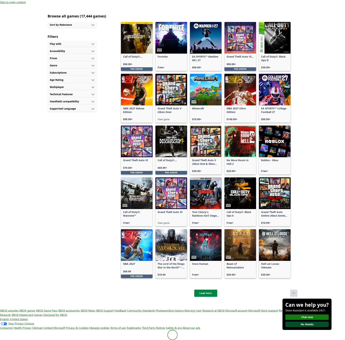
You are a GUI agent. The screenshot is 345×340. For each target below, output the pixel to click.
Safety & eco (174, 328)
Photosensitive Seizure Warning (175, 310)
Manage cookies (99, 328)
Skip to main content (13, 2)
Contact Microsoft (54, 328)
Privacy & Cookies (77, 328)
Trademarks (133, 328)
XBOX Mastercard (22, 315)
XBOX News (87, 310)
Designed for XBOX (55, 315)
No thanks (307, 324)
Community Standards (141, 310)
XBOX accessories (69, 310)
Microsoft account (236, 310)
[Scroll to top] (293, 293)
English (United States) (14, 319)
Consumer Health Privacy (15, 328)
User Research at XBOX (210, 310)
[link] (137, 46)
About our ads (191, 328)
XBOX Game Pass (46, 310)
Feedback (120, 310)
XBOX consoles (9, 310)
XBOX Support (105, 310)
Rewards (5, 315)
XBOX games (27, 310)
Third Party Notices (153, 328)
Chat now (307, 317)
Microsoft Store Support (263, 310)
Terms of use (118, 328)
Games (38, 315)
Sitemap (37, 328)
